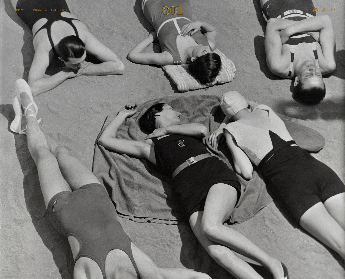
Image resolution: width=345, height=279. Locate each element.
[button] (40, 10)
